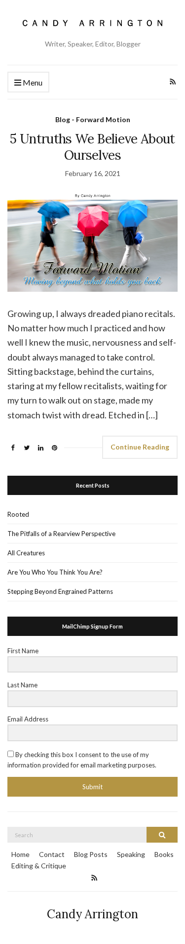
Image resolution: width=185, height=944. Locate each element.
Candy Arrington (92, 914)
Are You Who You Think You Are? (55, 572)
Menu (31, 82)
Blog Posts (91, 854)
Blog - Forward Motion (92, 119)
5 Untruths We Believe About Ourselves (92, 147)
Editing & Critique (38, 865)
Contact (52, 854)
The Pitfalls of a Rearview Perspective (61, 534)
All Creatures (26, 553)
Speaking (131, 854)
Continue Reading (140, 447)
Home (20, 854)
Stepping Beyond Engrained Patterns (60, 591)
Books (164, 854)
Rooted (18, 514)
